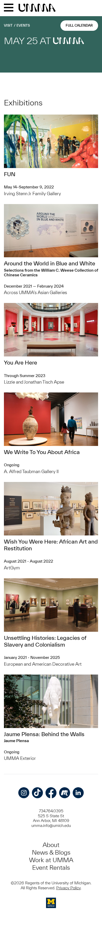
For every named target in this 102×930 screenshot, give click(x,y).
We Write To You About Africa (42, 452)
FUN (9, 174)
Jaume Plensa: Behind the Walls (44, 734)
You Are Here (20, 362)
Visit (8, 25)
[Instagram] (23, 792)
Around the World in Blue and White (49, 263)
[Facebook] (51, 792)
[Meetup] (64, 792)
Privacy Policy (68, 888)
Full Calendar (79, 25)
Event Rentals (51, 867)
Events (23, 25)
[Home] (37, 8)
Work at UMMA (51, 859)
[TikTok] (37, 792)
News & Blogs (51, 852)
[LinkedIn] (78, 792)
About (51, 844)
